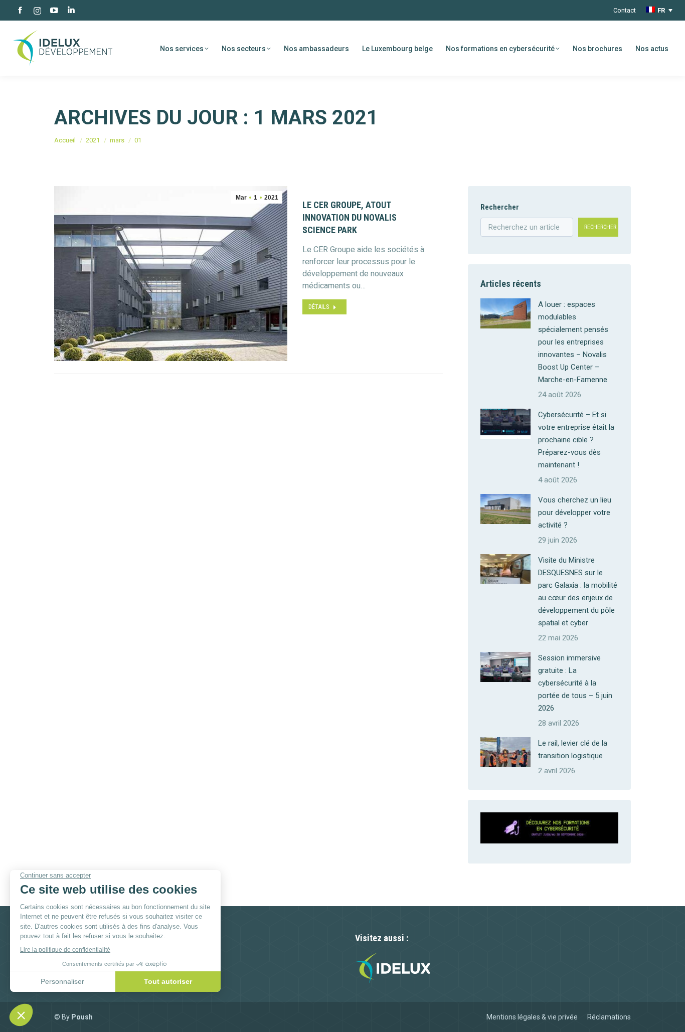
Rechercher (499, 207)
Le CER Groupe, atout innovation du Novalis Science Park (349, 217)
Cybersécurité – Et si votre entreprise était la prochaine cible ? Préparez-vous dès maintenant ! (576, 439)
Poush (82, 1017)
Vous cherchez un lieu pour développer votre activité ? (574, 512)
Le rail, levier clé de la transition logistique (572, 749)
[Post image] (505, 313)
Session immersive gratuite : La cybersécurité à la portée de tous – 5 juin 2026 (575, 683)
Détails (318, 306)
